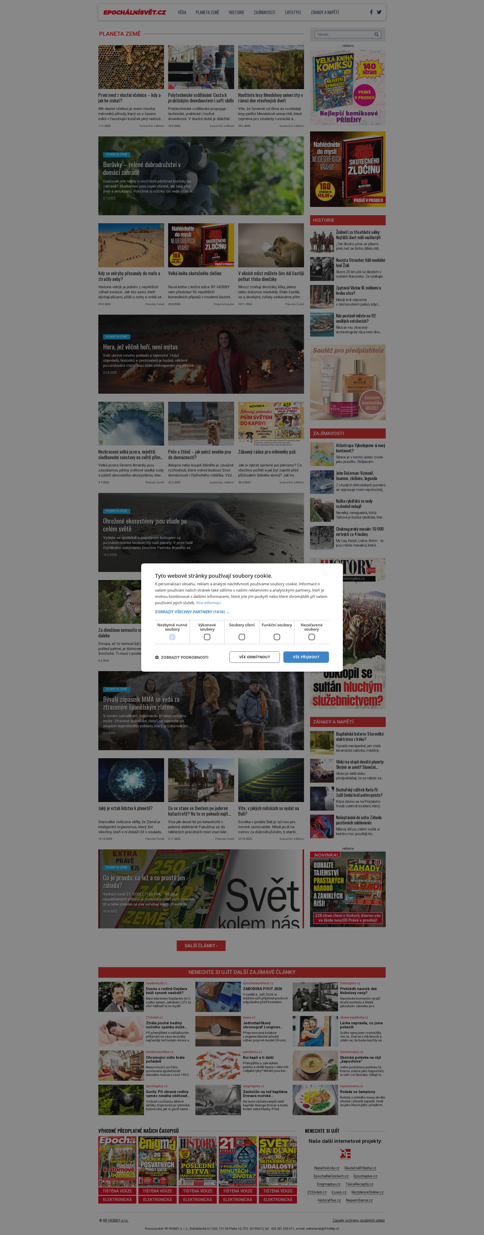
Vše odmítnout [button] (254, 657)
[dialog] (242, 617)
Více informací (208, 602)
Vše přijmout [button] (306, 657)
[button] (242, 611)
